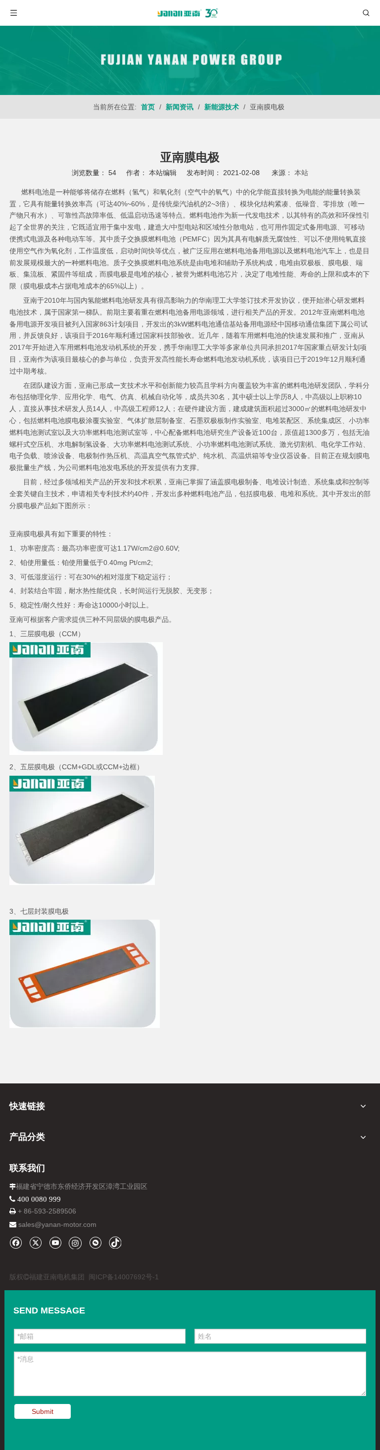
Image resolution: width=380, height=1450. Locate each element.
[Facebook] (15, 1242)
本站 (301, 173)
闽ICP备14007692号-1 (124, 1277)
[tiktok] (115, 1242)
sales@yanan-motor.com (57, 1224)
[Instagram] (75, 1242)
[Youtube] (55, 1242)
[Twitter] (35, 1242)
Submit (42, 1411)
